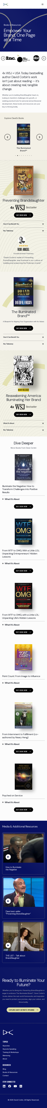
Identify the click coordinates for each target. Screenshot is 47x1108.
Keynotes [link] (6, 1046)
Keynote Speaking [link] (9, 1049)
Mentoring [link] (6, 1056)
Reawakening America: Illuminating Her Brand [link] (23, 397)
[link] (5, 4)
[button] (3, 58)
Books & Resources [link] (10, 1072)
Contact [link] (6, 1076)
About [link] (5, 1059)
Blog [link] (4, 1069)
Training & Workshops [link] (11, 1052)
